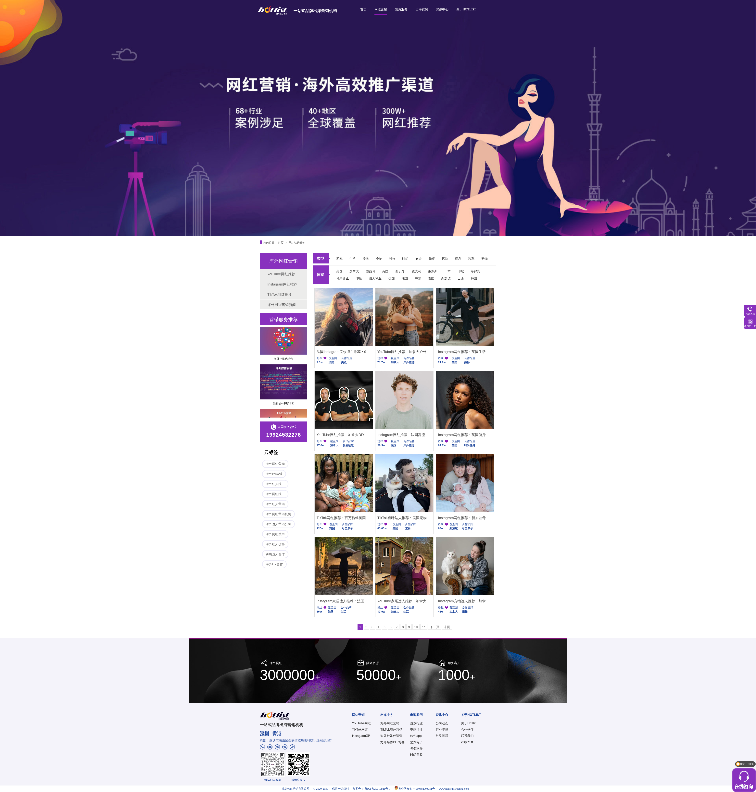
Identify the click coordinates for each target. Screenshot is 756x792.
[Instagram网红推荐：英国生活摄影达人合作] (465, 317)
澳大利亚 (375, 278)
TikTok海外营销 (391, 729)
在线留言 (467, 742)
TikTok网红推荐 (279, 294)
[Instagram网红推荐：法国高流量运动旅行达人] (404, 400)
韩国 (474, 278)
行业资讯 (442, 729)
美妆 (366, 258)
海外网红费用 (275, 534)
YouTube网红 (361, 723)
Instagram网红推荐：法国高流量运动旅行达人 (404, 434)
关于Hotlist (468, 723)
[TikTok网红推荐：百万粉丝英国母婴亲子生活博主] (343, 483)
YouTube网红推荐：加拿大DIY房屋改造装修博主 (344, 434)
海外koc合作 (274, 564)
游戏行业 (416, 723)
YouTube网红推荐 (281, 273)
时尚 (405, 258)
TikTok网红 (360, 729)
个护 (379, 258)
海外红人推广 (275, 484)
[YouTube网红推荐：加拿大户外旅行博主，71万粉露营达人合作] (404, 317)
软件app (416, 735)
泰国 (431, 278)
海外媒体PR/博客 (283, 391)
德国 (391, 278)
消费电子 (416, 742)
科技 (392, 258)
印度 (359, 278)
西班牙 (400, 271)
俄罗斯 (432, 271)
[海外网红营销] (378, 118)
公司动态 (442, 723)
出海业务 (401, 9)
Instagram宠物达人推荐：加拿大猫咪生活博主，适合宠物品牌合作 (465, 600)
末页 (447, 627)
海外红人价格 (275, 544)
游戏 (339, 258)
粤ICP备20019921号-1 (377, 788)
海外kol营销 (274, 474)
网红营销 (380, 9)
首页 (363, 9)
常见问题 (442, 735)
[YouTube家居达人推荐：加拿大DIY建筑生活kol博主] (404, 566)
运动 (445, 258)
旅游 (418, 258)
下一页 (434, 627)
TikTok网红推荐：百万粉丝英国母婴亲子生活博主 (344, 517)
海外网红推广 (275, 494)
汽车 (471, 258)
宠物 (484, 258)
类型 (320, 258)
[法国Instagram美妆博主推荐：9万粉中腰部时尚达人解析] (343, 317)
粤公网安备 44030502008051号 (416, 788)
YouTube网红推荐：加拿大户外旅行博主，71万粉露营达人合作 (404, 351)
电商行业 (416, 729)
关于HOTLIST (466, 9)
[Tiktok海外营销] (283, 415)
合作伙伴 (467, 729)
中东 (418, 278)
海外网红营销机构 (278, 514)
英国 (385, 271)
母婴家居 (416, 748)
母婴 (432, 258)
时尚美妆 (416, 754)
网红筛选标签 (297, 242)
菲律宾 (475, 271)
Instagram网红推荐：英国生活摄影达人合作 (465, 351)
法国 (405, 278)
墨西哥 (370, 271)
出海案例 (421, 9)
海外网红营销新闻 (281, 304)
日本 (447, 271)
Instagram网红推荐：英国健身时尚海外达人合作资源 (465, 434)
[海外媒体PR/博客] (283, 370)
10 (416, 627)
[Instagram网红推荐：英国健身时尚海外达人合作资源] (465, 400)
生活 (352, 258)
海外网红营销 (275, 464)
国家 (320, 274)
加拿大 (354, 271)
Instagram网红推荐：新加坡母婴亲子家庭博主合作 (465, 517)
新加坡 (446, 278)
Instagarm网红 (362, 735)
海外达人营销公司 (278, 524)
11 (424, 627)
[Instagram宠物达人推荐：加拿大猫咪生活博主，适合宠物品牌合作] (465, 566)
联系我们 (467, 735)
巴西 (461, 278)
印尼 (461, 271)
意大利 (416, 271)
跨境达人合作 (275, 554)
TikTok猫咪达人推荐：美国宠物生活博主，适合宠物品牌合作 (404, 517)
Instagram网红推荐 (282, 283)
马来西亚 (342, 278)
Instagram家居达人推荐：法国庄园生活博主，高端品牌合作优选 (344, 600)
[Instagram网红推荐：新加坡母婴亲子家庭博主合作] (465, 483)
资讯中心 (442, 9)
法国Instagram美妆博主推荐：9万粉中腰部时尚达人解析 (344, 351)
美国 (339, 271)
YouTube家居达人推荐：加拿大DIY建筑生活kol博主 (404, 600)
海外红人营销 (275, 504)
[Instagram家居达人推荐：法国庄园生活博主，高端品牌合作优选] (343, 566)
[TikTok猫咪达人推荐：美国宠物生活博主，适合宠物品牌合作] (404, 483)
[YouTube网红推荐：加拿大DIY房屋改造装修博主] (343, 400)
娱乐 (458, 258)
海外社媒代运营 (283, 346)
